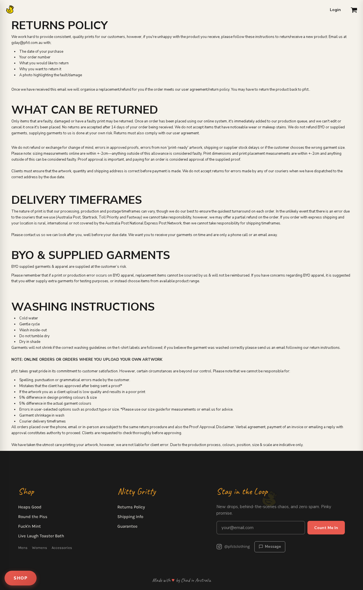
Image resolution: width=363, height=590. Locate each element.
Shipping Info (130, 516)
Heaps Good (29, 507)
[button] (354, 10)
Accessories (62, 548)
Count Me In (326, 527)
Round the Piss (32, 516)
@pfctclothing (237, 546)
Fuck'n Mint (29, 526)
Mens (23, 548)
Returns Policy (131, 507)
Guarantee (127, 526)
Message (273, 546)
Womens (39, 548)
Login (335, 9)
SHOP (21, 578)
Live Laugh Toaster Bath (41, 535)
